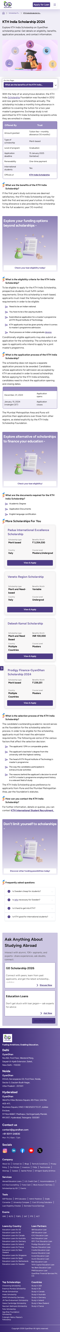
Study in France (37, 1306)
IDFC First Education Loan (41, 1241)
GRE (4, 1216)
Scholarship (14, 97)
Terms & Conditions (40, 1164)
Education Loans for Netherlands (15, 1261)
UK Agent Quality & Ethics (45, 1171)
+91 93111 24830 (11, 1133)
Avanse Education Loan (40, 1253)
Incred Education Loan (40, 1256)
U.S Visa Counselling (10, 1185)
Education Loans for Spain (12, 1258)
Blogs (27, 1164)
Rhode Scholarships (10, 1292)
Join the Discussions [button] (43, 1020)
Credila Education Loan (40, 1250)
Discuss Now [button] (46, 985)
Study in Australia (38, 1294)
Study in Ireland (37, 1300)
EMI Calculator (20, 1199)
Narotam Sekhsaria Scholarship (14, 1306)
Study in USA (36, 1286)
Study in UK (36, 1289)
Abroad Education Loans (12, 1181)
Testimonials (45, 1167)
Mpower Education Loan (41, 1247)
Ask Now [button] (48, 1013)
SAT (25, 1216)
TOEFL (18, 1216)
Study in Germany (38, 1297)
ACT (38, 1216)
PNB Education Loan (39, 1271)
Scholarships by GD (10, 1188)
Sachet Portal (26, 1171)
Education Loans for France (13, 1247)
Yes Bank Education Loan (41, 1268)
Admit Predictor (35, 1199)
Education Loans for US (11, 1230)
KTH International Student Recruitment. (32, 810)
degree (48, 332)
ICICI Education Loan (39, 1235)
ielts (16, 900)
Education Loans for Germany (14, 1241)
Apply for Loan (41, 4)
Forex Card (26, 1185)
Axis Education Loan (39, 1238)
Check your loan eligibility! (30, 483)
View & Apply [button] (30, 563)
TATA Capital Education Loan (42, 1265)
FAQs (35, 1167)
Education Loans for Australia (13, 1238)
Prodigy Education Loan (40, 1244)
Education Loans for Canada (13, 1235)
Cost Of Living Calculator (42, 1202)
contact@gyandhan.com (15, 1129)
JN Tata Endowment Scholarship (15, 1300)
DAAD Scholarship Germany (13, 1297)
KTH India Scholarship (39, 175)
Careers (15, 1171)
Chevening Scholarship (11, 1286)
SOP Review (7, 1199)
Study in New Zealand (40, 1303)
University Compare (21, 1202)
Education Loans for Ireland (13, 1244)
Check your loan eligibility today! (30, 268)
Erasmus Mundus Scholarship (14, 1289)
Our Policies (14, 1167)
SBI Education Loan (39, 1230)
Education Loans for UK (11, 1233)
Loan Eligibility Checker (11, 1206)
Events (23, 1188)
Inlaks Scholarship (9, 1294)
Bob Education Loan (39, 1262)
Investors (26, 1167)
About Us (6, 1164)
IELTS (11, 1216)
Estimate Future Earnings (34, 1206)
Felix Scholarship (9, 1309)
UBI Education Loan (39, 1233)
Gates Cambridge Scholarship (14, 1303)
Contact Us (17, 1164)
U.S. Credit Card (30, 1181)
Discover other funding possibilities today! (30, 871)
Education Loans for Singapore (14, 1255)
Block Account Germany (42, 1185)
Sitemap (5, 1171)
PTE (31, 1216)
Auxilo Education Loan (40, 1259)
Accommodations (47, 1181)
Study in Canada (37, 1292)
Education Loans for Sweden (13, 1264)
